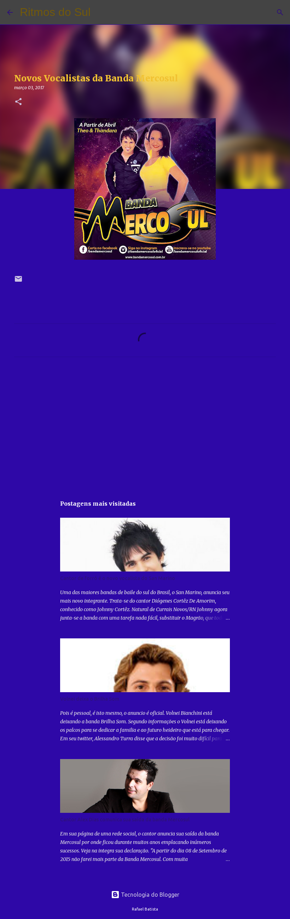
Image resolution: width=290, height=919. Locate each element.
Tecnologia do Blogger (149, 894)
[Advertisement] (145, 428)
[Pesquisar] (100, 12)
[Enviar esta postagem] (18, 281)
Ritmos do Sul (55, 12)
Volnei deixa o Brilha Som (89, 699)
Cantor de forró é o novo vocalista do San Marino (117, 578)
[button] (18, 102)
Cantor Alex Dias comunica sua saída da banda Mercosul (125, 819)
